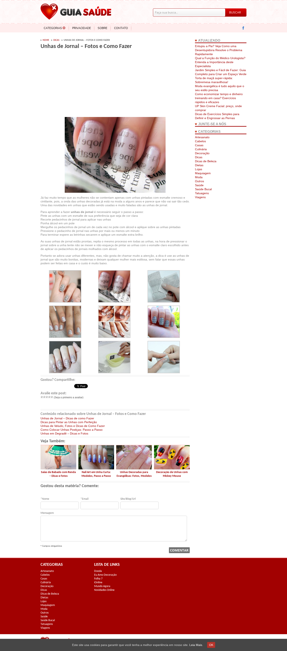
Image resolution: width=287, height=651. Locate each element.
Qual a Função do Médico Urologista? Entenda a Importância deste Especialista (220, 62)
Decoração (202, 153)
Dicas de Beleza (205, 161)
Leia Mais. (196, 645)
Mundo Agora (102, 586)
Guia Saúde (76, 11)
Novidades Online (104, 590)
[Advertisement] (76, 84)
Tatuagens (202, 193)
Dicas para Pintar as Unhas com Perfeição (69, 422)
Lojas (198, 169)
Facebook (243, 28)
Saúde (199, 185)
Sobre (102, 28)
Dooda (98, 571)
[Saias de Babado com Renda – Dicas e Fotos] (58, 468)
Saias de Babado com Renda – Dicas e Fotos (58, 474)
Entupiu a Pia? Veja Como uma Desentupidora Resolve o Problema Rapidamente (218, 50)
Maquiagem (203, 173)
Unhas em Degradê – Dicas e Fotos (64, 433)
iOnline (98, 582)
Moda (199, 177)
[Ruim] (44, 397)
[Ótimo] (52, 397)
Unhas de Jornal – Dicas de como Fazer (67, 418)
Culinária (201, 149)
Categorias (53, 28)
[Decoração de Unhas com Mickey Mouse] (172, 468)
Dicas (56, 40)
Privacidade (81, 28)
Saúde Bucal (203, 189)
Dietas (199, 165)
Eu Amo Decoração (105, 575)
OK (211, 645)
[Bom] (49, 397)
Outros (199, 181)
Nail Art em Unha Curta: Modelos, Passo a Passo (96, 474)
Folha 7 (98, 578)
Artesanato (202, 137)
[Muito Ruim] (42, 397)
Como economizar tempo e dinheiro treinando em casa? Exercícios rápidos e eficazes (219, 98)
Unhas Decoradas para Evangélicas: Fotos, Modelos (134, 474)
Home (46, 40)
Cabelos (200, 141)
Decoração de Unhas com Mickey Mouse (172, 474)
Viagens (200, 197)
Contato (121, 28)
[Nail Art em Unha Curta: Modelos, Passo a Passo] (96, 468)
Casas (199, 145)
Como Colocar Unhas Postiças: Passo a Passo (72, 429)
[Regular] (47, 397)
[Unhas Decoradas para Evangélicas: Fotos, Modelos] (134, 468)
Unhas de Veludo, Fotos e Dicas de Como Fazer (73, 426)
